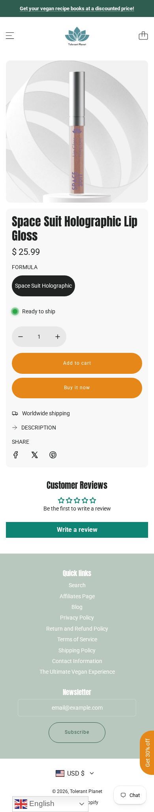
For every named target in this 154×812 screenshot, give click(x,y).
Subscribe (77, 732)
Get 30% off (148, 753)
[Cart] (143, 35)
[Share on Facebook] (15, 456)
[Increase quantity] (57, 336)
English (40, 803)
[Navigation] (10, 35)
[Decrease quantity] (20, 336)
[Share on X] (34, 456)
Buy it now (77, 387)
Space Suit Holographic (43, 286)
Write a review (77, 529)
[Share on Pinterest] (53, 456)
